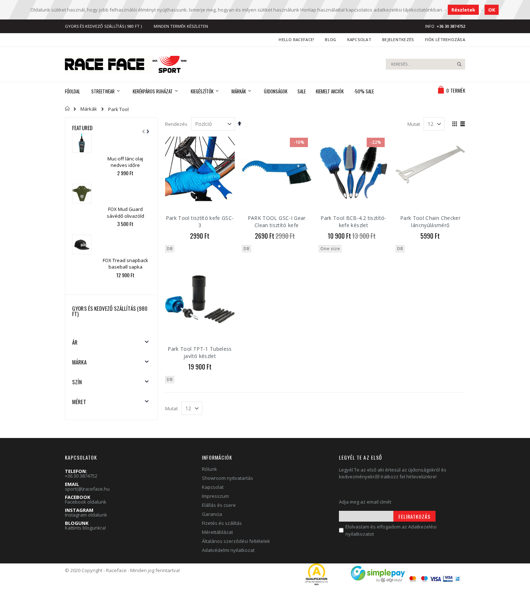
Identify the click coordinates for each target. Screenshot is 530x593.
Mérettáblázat (217, 532)
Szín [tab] (77, 382)
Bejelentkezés (398, 39)
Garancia (212, 514)
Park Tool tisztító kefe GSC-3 (200, 221)
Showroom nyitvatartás (227, 478)
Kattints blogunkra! (85, 528)
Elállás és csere (219, 505)
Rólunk (209, 469)
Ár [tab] (75, 342)
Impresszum (215, 496)
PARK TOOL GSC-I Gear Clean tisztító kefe (277, 221)
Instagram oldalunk (86, 515)
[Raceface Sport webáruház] (126, 64)
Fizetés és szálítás (222, 523)
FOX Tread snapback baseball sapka (125, 263)
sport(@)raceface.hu (87, 489)
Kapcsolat (359, 39)
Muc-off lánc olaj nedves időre (125, 161)
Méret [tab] (79, 402)
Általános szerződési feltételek (236, 541)
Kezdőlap (67, 108)
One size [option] (330, 248)
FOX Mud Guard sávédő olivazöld (125, 212)
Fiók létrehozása (445, 39)
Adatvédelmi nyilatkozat (228, 550)
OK (491, 9)
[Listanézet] (462, 124)
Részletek (463, 9)
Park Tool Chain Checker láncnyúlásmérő (430, 221)
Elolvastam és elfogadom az (391, 530)
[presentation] (146, 126)
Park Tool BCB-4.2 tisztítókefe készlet (353, 221)
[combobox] (425, 64)
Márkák (88, 109)
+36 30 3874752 (81, 476)
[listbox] (200, 249)
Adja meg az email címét (365, 502)
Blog (330, 39)
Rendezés (176, 124)
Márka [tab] (79, 362)
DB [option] (170, 248)
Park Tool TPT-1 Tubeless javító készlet (199, 352)
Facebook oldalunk (85, 502)
